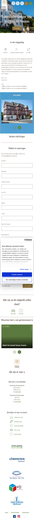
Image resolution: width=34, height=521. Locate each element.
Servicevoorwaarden (15, 512)
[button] (18, 3)
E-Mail (3, 213)
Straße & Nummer (5, 182)
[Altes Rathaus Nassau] (17, 111)
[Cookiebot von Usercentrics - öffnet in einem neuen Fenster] (24, 240)
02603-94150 (18, 392)
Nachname (4, 171)
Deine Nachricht (5, 234)
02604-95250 (18, 401)
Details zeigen (24, 269)
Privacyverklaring (25, 512)
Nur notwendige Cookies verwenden (17, 279)
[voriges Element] (14, 127)
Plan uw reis (17, 430)
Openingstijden (17, 434)
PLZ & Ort (3, 192)
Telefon (3, 203)
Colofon (6, 512)
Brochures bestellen (18, 425)
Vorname (3, 161)
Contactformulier (18, 421)
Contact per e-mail (18, 417)
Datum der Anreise (5, 224)
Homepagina (14, 36)
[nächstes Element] (19, 127)
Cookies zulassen (17, 274)
